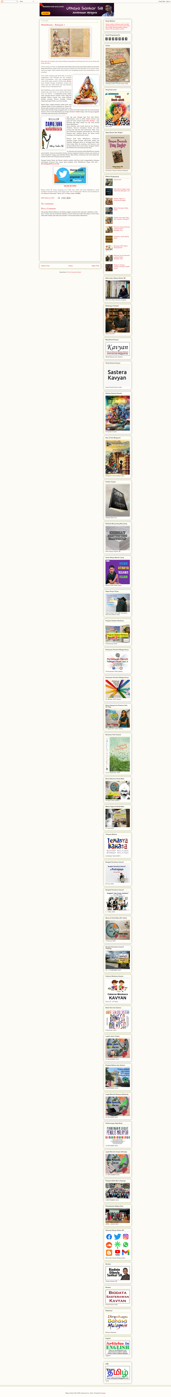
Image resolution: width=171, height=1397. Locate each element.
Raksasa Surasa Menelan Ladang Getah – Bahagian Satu (122, 257)
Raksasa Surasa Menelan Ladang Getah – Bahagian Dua (122, 228)
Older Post (95, 266)
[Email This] (62, 198)
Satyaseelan (117, 179)
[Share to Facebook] (68, 198)
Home (70, 266)
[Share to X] (66, 198)
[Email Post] (58, 198)
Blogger (103, 1393)
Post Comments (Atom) (74, 272)
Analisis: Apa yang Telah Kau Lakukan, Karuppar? (121, 218)
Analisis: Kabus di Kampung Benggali (120, 199)
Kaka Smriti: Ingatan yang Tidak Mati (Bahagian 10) (122, 190)
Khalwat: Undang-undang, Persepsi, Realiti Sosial (121, 266)
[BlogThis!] (64, 198)
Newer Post (45, 266)
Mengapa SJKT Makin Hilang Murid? (121, 246)
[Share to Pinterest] (70, 198)
